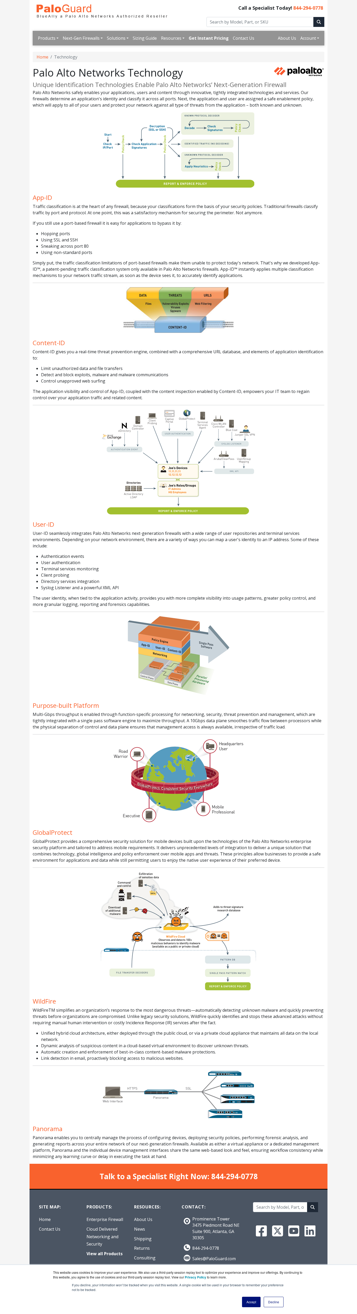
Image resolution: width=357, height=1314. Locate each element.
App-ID (42, 197)
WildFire (44, 1001)
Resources (171, 38)
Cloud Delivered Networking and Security (102, 1236)
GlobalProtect (52, 832)
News (139, 1229)
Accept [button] (251, 1302)
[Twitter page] (277, 1231)
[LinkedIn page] (309, 1231)
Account (308, 38)
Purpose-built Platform (66, 705)
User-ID (43, 524)
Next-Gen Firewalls (81, 38)
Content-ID (49, 342)
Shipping (143, 1239)
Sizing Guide (145, 38)
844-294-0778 (308, 8)
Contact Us (243, 38)
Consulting (145, 1258)
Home (42, 57)
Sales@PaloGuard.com (214, 1258)
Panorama (47, 1128)
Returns (142, 1248)
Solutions (116, 38)
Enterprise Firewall (105, 1219)
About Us (287, 38)
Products (46, 38)
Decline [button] (273, 1302)
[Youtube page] (293, 1231)
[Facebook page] (261, 1231)
